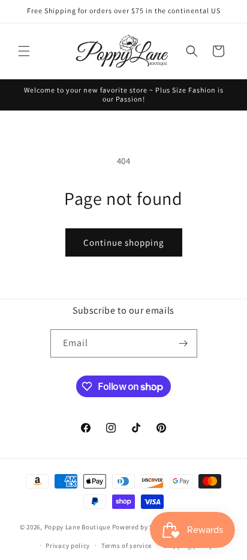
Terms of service (126, 545)
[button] (24, 51)
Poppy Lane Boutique (77, 527)
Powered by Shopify (143, 527)
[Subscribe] (183, 343)
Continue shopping (123, 242)
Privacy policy (68, 545)
